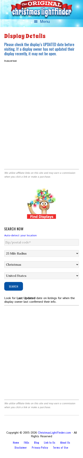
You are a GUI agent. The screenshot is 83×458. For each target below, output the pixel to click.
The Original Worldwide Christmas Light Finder (41, 9)
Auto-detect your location (20, 235)
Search (13, 286)
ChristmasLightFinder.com (54, 433)
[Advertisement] (41, 122)
